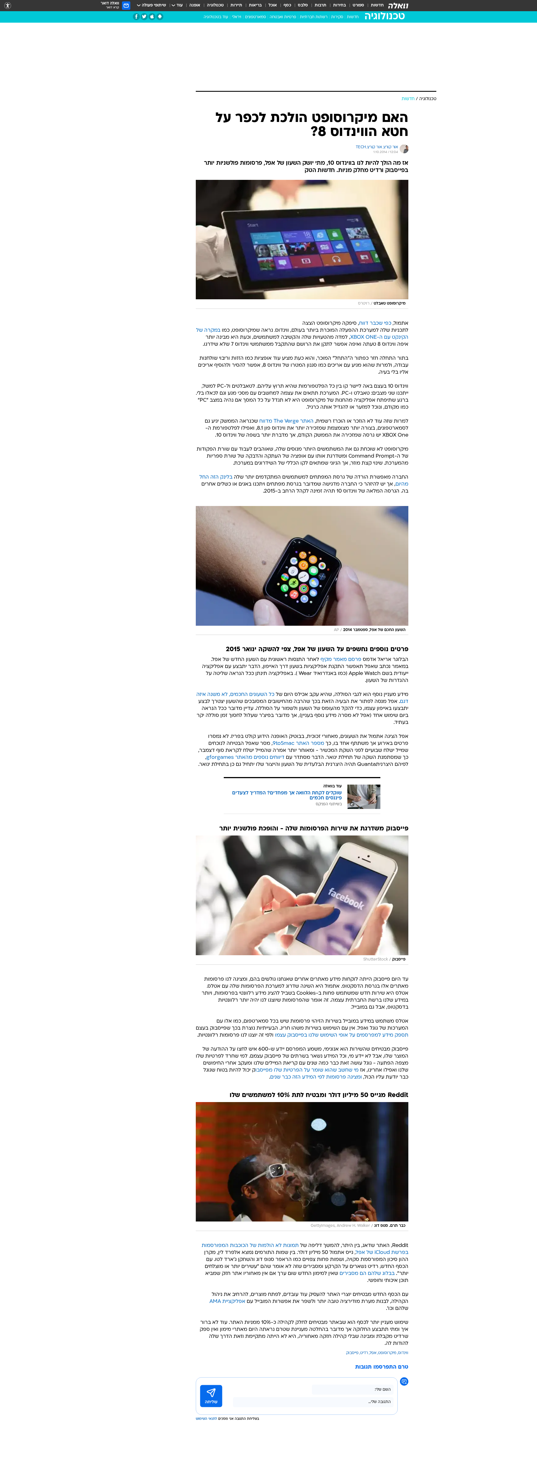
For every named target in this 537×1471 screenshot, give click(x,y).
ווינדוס (403, 1353)
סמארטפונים (255, 17)
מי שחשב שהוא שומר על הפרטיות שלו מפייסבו (307, 1070)
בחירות (339, 5)
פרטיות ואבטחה (283, 17)
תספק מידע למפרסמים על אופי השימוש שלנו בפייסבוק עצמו (341, 1035)
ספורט (358, 5)
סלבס (303, 5)
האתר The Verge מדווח (286, 421)
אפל (373, 1353)
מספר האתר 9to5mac (298, 743)
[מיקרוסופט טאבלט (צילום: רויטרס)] (302, 244)
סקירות (337, 17)
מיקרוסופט (387, 1353)
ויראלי (236, 17)
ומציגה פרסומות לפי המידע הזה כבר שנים (316, 1077)
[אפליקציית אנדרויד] (159, 16)
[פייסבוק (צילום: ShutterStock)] (302, 899)
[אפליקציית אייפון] (152, 16)
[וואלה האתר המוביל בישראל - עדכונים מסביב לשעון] (398, 5)
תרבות (320, 5)
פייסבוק (352, 1353)
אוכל (272, 5)
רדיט (364, 1353)
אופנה (194, 5)
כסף (287, 5)
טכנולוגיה (215, 5)
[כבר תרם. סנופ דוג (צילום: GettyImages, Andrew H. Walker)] (302, 1166)
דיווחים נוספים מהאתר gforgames (245, 757)
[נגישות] (7, 5)
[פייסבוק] (136, 16)
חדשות (377, 5)
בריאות (255, 5)
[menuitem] (374, 6)
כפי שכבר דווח (375, 323)
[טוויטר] (144, 16)
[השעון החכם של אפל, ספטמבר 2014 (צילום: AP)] (302, 570)
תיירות (236, 5)
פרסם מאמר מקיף (341, 659)
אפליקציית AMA (227, 1301)
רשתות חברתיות (314, 17)
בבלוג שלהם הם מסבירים (367, 1273)
